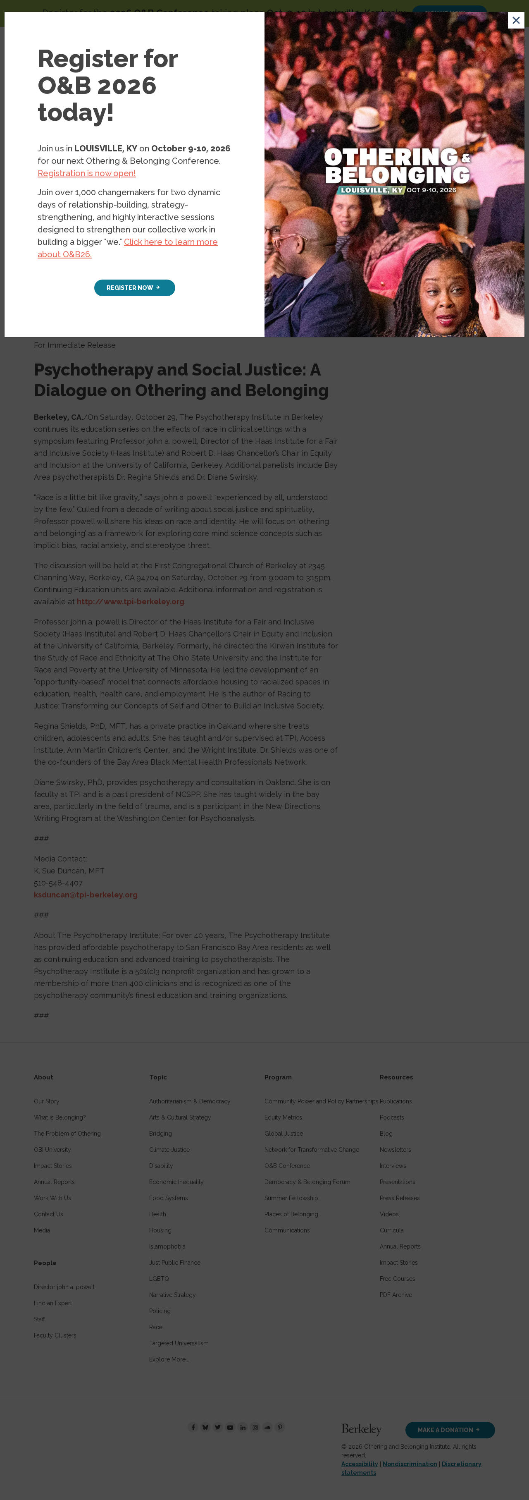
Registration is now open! (87, 173)
